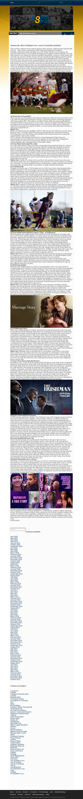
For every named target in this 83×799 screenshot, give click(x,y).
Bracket (25, 792)
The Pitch (13, 759)
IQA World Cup (15, 723)
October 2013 (15, 660)
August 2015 (15, 627)
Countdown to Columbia (19, 700)
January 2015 (15, 639)
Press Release (15, 738)
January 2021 (15, 543)
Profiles (13, 739)
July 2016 (13, 610)
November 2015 (16, 623)
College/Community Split (19, 694)
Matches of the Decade (18, 731)
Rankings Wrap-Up (17, 746)
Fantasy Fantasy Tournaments (21, 707)
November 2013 (16, 658)
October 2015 (15, 624)
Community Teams (17, 699)
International (14, 722)
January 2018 (15, 585)
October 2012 (15, 679)
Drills (12, 704)
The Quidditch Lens (17, 760)
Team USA (14, 757)
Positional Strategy (17, 736)
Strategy (13, 754)
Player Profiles (15, 741)
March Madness (16, 730)
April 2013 (14, 670)
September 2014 (16, 645)
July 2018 (13, 577)
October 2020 (15, 545)
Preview (13, 726)
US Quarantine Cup (17, 769)
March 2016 (14, 616)
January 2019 (15, 569)
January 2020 (15, 556)
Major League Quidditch (19, 725)
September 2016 (16, 606)
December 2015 (16, 621)
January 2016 (15, 619)
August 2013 (15, 663)
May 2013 (14, 668)
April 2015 (14, 634)
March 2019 (14, 566)
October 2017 (15, 588)
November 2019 (16, 559)
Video (47, 794)
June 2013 (14, 666)
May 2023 (14, 538)
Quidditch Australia (17, 744)
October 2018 (15, 572)
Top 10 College (15, 762)
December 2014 (16, 640)
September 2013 (16, 661)
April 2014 (14, 652)
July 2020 (13, 548)
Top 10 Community (17, 764)
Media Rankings (60, 792)
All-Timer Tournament (18, 710)
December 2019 (16, 558)
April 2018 (14, 580)
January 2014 (15, 657)
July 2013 (13, 665)
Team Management (17, 756)
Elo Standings (43, 792)
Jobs (51, 792)
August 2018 (15, 575)
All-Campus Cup (16, 709)
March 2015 (14, 636)
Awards (13, 692)
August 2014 (15, 647)
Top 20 (12, 765)
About (12, 792)
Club (12, 770)
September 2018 (16, 574)
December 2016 (16, 601)
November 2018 (16, 571)
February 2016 (15, 618)
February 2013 (15, 673)
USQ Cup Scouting (38, 794)
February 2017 (15, 598)
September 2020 (16, 546)
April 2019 (14, 564)
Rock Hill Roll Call (17, 749)
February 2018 (15, 584)
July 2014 (13, 648)
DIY (11, 702)
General (13, 715)
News (12, 735)
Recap (12, 728)
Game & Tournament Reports (20, 712)
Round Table (15, 718)
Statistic (13, 752)
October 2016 (15, 605)
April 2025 (14, 537)
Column (13, 696)
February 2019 (15, 567)
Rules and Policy (16, 751)
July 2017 (13, 590)
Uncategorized (15, 767)
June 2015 (14, 631)
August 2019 (15, 562)
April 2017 (14, 595)
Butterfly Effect (15, 697)
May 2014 (14, 650)
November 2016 (16, 603)
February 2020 (15, 554)
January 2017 (15, 600)
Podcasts (13, 794)
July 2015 (13, 629)
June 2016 (14, 611)
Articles (18, 792)
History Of (14, 720)
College (13, 772)
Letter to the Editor (16, 717)
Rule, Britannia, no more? (28, 33)
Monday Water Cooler (18, 733)
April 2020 (14, 551)
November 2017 (16, 587)
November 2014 (16, 642)
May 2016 (14, 613)
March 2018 (14, 582)
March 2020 (14, 553)
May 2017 (14, 593)
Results (20, 794)
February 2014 (15, 655)
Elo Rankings (15, 705)
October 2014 (15, 644)
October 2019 (15, 561)
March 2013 (14, 671)
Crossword (33, 792)
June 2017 (14, 592)
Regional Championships (19, 713)
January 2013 (15, 674)
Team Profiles (15, 743)
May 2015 (14, 632)
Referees (13, 747)
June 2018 (14, 579)
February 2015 (15, 637)
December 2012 (16, 676)
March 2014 (14, 653)
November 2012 (16, 678)
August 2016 (15, 608)
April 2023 (14, 540)
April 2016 (14, 614)
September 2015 (16, 626)
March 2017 (14, 597)
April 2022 (14, 541)
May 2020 (14, 549)
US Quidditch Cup (16, 773)
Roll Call (27, 794)
